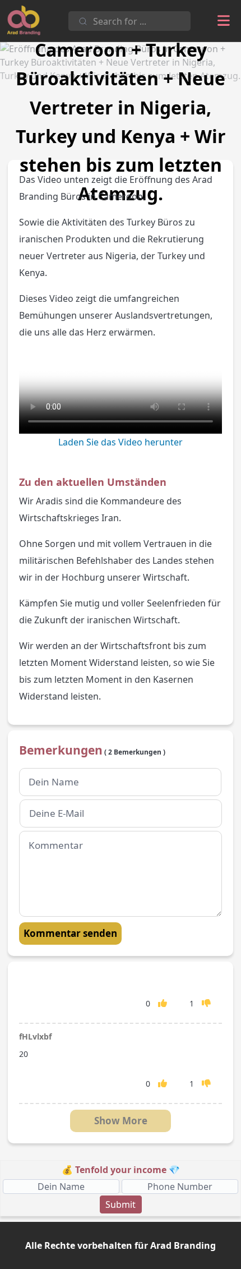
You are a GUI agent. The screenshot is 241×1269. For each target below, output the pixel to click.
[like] (162, 1003)
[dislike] (206, 1003)
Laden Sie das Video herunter (120, 442)
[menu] (223, 21)
